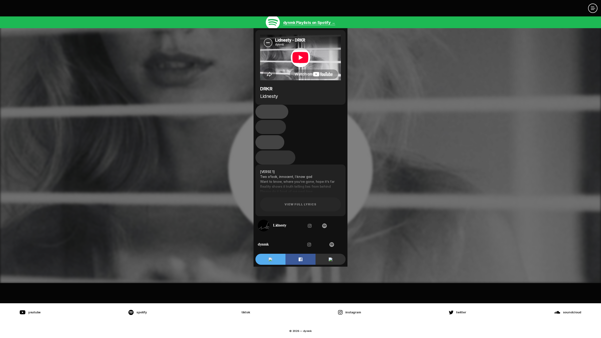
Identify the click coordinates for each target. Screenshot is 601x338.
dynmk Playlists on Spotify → (309, 22)
